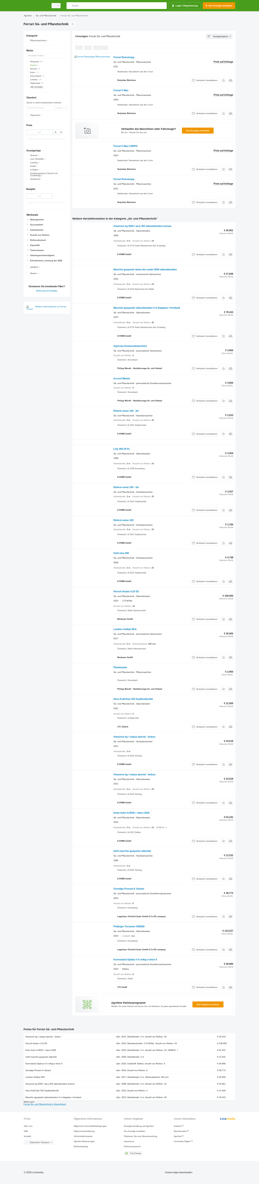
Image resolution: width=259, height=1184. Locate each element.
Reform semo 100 (123, 520)
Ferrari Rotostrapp (123, 57)
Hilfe (26, 1131)
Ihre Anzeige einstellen (197, 130)
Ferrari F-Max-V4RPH (125, 146)
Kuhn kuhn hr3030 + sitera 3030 (131, 813)
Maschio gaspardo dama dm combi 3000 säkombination (145, 269)
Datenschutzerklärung (84, 1131)
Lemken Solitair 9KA (125, 629)
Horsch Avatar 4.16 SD (126, 591)
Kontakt (27, 1136)
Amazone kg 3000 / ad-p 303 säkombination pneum (142, 226)
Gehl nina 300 (121, 553)
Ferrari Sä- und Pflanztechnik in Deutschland (45, 1104)
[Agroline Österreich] (36, 5)
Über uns (28, 1126)
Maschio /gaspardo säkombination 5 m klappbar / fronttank (146, 308)
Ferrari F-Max (120, 90)
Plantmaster (120, 667)
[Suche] (69, 5)
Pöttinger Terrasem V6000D (129, 926)
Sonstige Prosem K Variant (128, 888)
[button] (223, 80)
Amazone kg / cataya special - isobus (134, 736)
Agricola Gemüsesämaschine (130, 346)
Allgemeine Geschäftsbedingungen (90, 1126)
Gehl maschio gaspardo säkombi (132, 851)
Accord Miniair (121, 378)
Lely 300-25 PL (121, 449)
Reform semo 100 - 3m (126, 411)
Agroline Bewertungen (84, 1141)
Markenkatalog (81, 1146)
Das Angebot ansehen (208, 1004)
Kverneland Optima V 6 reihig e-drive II (135, 959)
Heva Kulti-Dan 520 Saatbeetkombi (133, 699)
